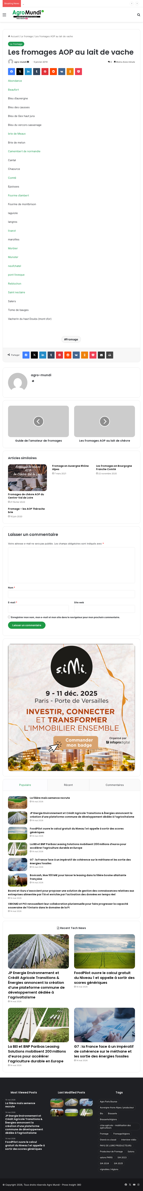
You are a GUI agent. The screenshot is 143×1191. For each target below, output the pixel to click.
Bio (101, 1113)
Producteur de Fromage (111, 1151)
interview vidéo (128, 1139)
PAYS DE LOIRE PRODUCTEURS (115, 1145)
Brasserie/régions (108, 1119)
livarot (12, 230)
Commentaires (115, 785)
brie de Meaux (17, 133)
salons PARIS (106, 1157)
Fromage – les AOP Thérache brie (26, 510)
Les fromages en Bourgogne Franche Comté (114, 467)
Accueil (14, 36)
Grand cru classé (108, 1139)
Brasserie (112, 1113)
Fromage (72, 339)
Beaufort (13, 89)
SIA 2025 (118, 1163)
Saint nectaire (16, 292)
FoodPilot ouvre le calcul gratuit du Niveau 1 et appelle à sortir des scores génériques (69, 3)
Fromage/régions (121, 1133)
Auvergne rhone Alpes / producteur (117, 1107)
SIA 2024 (104, 1163)
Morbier (13, 248)
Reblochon (14, 283)
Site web (79, 602)
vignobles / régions (109, 1169)
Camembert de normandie (24, 151)
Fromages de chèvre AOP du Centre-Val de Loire (26, 496)
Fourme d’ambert (18, 195)
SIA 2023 (122, 1157)
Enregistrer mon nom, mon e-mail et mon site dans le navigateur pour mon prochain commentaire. (65, 617)
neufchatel (14, 266)
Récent (68, 785)
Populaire (25, 785)
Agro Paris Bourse (108, 1101)
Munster (13, 257)
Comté (12, 177)
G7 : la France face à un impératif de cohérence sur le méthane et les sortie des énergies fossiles (104, 1051)
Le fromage (27, 36)
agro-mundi (20, 62)
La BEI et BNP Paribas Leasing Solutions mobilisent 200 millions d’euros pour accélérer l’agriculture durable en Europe (78, 846)
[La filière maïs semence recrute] (17, 802)
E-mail (12, 602)
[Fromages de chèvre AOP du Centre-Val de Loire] (27, 477)
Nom (11, 587)
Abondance (15, 80)
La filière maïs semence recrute (50, 798)
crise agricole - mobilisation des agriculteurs (115, 1126)
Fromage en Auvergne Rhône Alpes (70, 467)
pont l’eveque (16, 274)
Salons (131, 1151)
